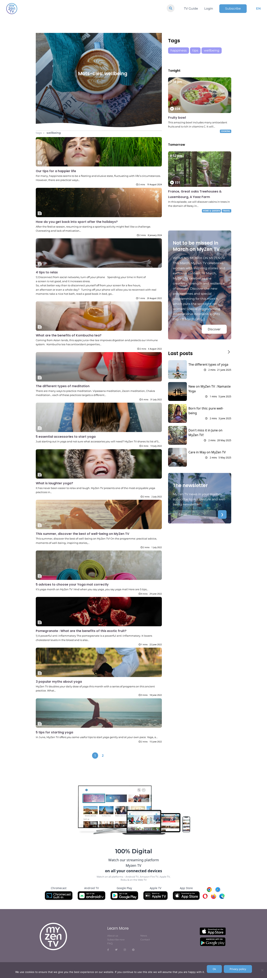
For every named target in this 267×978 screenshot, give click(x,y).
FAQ (110, 943)
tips (195, 50)
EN (258, 8)
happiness (178, 50)
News (143, 935)
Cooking (225, 131)
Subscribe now (116, 939)
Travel (226, 210)
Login (208, 8)
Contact (145, 939)
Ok (214, 969)
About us (112, 935)
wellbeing (54, 133)
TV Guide (191, 8)
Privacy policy (238, 969)
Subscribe (233, 8)
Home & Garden (211, 210)
